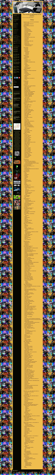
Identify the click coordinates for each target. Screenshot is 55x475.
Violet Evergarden (26, 382)
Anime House (25, 252)
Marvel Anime (26, 191)
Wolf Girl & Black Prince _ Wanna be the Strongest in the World (31, 385)
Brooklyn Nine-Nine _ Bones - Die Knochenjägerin (29, 91)
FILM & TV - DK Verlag (27, 396)
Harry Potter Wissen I (26, 169)
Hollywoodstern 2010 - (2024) (28, 45)
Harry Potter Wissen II (26, 170)
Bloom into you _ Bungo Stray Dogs (28, 261)
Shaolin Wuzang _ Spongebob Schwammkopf (29, 359)
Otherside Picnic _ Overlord (27, 340)
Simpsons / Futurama (26, 358)
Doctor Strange (26, 179)
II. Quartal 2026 (26, 50)
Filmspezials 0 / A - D (26, 55)
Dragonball (26, 281)
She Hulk (26, 194)
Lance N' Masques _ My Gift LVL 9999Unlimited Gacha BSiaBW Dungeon (32, 318)
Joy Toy (25, 444)
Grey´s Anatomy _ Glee (26, 108)
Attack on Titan (26, 256)
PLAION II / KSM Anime (27, 343)
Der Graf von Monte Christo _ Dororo (28, 276)
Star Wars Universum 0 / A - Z (27, 198)
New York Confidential (26, 129)
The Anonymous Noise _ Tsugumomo (28, 377)
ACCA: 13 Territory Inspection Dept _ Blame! (29, 258)
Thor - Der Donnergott (26, 196)
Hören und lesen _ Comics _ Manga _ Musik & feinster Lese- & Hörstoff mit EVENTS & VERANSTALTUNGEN (32, 416)
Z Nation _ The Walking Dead (27, 239)
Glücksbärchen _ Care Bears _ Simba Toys (28, 442)
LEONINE (25, 317)
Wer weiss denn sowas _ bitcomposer (29, 425)
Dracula (25, 214)
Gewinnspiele (25, 26)
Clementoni (25, 427)
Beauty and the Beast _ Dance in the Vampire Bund (29, 211)
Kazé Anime (25, 315)
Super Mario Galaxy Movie (27, 35)
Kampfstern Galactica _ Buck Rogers (28, 117)
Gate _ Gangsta (26, 295)
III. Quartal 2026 (26, 49)
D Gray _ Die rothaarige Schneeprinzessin (28, 279)
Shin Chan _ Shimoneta (26, 364)
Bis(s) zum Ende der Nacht (28, 232)
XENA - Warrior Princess (27, 156)
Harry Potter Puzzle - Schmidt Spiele (28, 31)
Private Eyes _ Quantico (27, 136)
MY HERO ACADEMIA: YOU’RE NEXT (28, 321)
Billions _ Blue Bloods (26, 88)
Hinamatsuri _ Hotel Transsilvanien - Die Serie (29, 301)
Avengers (25, 172)
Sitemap (17, 470)
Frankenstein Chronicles (27, 217)
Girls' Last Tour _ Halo (26, 299)
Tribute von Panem (26, 75)
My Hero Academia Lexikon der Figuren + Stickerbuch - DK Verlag (32, 322)
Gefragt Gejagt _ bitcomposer (28, 424)
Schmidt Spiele (26, 461)
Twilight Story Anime (27, 233)
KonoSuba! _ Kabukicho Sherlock (28, 313)
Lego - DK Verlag (26, 400)
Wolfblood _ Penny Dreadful (27, 237)
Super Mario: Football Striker (27, 33)
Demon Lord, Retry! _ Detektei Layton (28, 277)
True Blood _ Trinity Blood (27, 235)
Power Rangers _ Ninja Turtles (27, 135)
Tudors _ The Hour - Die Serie (27, 149)
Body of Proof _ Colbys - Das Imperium (28, 92)
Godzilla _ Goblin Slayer (27, 294)
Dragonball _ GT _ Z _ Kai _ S (27, 280)
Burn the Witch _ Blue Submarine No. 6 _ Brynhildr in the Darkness (31, 262)
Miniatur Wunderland (26, 417)
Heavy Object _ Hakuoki (27, 302)
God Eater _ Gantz (26, 298)
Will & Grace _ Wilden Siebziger (27, 155)
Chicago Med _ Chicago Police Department (28, 94)
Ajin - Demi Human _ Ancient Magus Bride (28, 254)
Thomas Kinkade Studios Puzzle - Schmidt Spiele (30, 458)
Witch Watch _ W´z (26, 384)
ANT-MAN (25, 173)
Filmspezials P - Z (25, 69)
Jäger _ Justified (26, 116)
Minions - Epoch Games (27, 439)
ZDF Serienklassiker (26, 157)
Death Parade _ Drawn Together (27, 273)
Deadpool (25, 178)
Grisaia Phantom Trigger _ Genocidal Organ (29, 293)
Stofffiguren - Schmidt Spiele (27, 34)
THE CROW (25, 76)
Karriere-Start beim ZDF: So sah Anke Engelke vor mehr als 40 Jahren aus (17, 112)
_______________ (26, 46)
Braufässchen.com (27, 406)
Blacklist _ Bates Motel (26, 87)
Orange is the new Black (27, 131)
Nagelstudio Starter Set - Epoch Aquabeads (29, 440)
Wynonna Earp (26, 238)
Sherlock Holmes (26, 72)
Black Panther (25, 175)
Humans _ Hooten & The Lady (27, 114)
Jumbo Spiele (25, 446)
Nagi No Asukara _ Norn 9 (27, 335)
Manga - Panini (26, 401)
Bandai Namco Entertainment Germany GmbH (29, 426)
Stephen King (25, 71)
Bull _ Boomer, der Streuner (27, 90)
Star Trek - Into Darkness (28, 74)
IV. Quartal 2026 (26, 48)
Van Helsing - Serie (26, 236)
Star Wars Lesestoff (26, 199)
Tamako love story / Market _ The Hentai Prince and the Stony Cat (31, 378)
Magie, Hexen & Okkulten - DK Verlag (28, 402)
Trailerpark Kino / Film (26, 51)
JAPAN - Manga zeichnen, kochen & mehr (28, 399)
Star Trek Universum (26, 73)
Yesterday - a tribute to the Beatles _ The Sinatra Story (30, 419)
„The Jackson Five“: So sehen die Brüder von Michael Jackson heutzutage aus (17, 98)
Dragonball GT (26, 282)
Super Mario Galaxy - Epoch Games (29, 441)
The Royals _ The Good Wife (27, 150)
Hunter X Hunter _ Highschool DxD (28, 303)
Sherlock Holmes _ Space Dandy (27, 356)
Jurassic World (26, 66)
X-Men (25, 197)
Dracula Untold (26, 215)
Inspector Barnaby (26, 115)
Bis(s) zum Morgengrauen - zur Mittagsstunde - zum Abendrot (31, 231)
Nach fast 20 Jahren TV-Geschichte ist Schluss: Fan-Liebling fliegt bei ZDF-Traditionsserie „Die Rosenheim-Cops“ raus (16, 105)
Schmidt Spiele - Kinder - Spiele (28, 463)
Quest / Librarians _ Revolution (27, 137)
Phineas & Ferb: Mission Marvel (28, 192)
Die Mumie (25, 216)
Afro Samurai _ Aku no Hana (27, 257)
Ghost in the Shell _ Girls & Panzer (28, 296)
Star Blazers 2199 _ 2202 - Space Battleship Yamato (29, 362)
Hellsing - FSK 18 (26, 219)
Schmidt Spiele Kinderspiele (28, 464)
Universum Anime (26, 381)
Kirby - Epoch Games (27, 438)
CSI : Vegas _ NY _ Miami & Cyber (28, 96)
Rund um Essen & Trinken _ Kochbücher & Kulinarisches (30, 405)
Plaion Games (25, 460)
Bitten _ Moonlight (26, 212)
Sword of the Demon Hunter (27, 29)
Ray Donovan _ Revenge (27, 138)
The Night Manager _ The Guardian (28, 152)
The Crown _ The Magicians (27, 151)
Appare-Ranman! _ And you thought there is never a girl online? (31, 253)
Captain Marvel (26, 177)
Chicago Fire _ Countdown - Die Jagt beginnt (29, 93)
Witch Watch (25, 27)
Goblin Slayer (25, 218)
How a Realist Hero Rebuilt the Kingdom (28, 300)
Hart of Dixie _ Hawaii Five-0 (27, 112)
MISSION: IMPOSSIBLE (27, 68)
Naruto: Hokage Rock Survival (27, 30)
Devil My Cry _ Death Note (27, 272)
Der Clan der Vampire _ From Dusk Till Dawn (29, 213)
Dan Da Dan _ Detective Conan (27, 274)
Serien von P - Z (25, 133)
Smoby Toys (25, 467)
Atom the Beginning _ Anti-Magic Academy (29, 255)
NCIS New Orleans (27, 128)
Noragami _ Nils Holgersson (27, 336)
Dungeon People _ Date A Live (27, 275)
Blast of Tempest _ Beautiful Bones (28, 260)
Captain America (26, 176)
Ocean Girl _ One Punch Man (27, 339)
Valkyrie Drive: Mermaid (27, 383)
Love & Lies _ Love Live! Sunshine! (28, 316)
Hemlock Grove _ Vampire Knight (28, 220)
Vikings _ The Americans (27, 153)
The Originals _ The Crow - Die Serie (28, 234)
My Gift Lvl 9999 (26, 32)
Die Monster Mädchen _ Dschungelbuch (28, 278)
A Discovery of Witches (26, 210)
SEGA (25, 466)
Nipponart (25, 334)
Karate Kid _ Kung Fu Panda (27, 67)
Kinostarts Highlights (26, 47)
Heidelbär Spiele (26, 443)
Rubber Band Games (26, 459)
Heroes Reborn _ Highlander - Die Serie (28, 109)
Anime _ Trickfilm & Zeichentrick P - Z (28, 341)
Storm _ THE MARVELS (27, 195)
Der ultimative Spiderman (28, 193)
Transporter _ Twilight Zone (27, 148)
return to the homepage (31, 17)
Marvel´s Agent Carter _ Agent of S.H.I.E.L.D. (30, 190)
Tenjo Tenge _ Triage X (26, 379)
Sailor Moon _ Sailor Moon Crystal (28, 357)
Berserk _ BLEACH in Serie (27, 259)
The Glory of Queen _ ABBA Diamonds (28, 418)
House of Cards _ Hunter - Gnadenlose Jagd (29, 110)
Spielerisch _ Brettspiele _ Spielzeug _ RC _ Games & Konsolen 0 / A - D (31, 422)
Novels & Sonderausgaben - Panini (28, 403)
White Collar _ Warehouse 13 (27, 154)
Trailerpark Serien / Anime (26, 241)
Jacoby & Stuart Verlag (26, 398)
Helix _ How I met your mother (27, 111)
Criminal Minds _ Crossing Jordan (28, 95)
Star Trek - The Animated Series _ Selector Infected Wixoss (30, 361)
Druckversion (14, 470)
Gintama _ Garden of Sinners (27, 297)
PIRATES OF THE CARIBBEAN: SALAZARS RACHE (30, 70)
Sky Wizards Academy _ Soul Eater (28, 360)
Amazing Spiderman (26, 174)
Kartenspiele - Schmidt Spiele (28, 462)
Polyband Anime (26, 344)
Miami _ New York (27, 97)
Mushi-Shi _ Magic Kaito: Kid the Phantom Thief (29, 323)
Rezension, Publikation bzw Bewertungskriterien (29, 25)
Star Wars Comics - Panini (28, 200)
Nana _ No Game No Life (27, 337)
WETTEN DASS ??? (26, 420)
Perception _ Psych (26, 134)
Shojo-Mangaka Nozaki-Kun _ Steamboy (28, 365)
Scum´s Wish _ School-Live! (27, 363)
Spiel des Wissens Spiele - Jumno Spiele (29, 447)
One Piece (25, 338)
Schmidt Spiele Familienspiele (28, 465)
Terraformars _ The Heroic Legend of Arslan (29, 376)
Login (41, 470)
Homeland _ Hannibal (26, 113)
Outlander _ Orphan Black (27, 132)
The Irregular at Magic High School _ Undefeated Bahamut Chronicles (31, 380)
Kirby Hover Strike (26, 28)
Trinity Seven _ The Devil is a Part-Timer (28, 375)
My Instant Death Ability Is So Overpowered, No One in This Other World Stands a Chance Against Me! (32, 320)
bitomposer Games (26, 423)
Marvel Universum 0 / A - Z (27, 171)
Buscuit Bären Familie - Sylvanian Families (29, 437)
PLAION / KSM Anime (26, 342)
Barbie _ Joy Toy (27, 445)
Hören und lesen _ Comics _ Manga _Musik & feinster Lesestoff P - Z (31, 404)
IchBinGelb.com (26, 397)
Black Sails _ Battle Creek (27, 89)
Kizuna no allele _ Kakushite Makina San (28, 314)
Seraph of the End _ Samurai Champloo (28, 355)
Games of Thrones (26, 107)
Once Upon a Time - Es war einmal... (28, 130)
